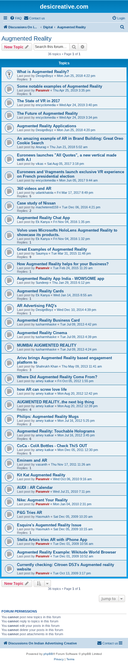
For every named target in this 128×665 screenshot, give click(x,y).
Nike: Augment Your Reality (42, 500)
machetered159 (47, 207)
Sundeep (42, 282)
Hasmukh (43, 516)
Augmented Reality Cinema (42, 333)
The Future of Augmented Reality (47, 113)
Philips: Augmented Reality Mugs (48, 416)
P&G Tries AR (29, 512)
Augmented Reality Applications (46, 126)
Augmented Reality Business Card (48, 320)
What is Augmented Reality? (43, 71)
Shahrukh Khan (47, 366)
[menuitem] (16, 18)
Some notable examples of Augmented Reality (59, 86)
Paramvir (42, 90)
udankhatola (44, 192)
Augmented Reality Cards (40, 291)
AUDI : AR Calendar (35, 487)
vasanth (41, 464)
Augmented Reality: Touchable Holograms (56, 431)
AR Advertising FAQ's (37, 305)
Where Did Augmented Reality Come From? (57, 377)
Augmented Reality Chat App (43, 218)
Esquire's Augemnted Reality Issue (49, 525)
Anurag (41, 147)
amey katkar (45, 381)
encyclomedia (46, 105)
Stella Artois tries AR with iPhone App (52, 539)
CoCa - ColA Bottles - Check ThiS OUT (52, 446)
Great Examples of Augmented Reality (52, 249)
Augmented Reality (26, 38)
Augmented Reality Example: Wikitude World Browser (66, 552)
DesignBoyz (44, 75)
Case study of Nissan (36, 203)
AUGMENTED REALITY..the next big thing (55, 402)
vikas (39, 163)
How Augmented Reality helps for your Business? (63, 264)
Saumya (42, 253)
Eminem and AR (32, 460)
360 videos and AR (34, 188)
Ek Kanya (43, 222)
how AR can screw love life (42, 389)
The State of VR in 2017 (38, 101)
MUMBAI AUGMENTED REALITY (47, 345)
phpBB (48, 653)
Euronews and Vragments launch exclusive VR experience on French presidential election (70, 174)
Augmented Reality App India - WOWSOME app (60, 278)
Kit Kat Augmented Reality (41, 475)
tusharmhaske (46, 324)
